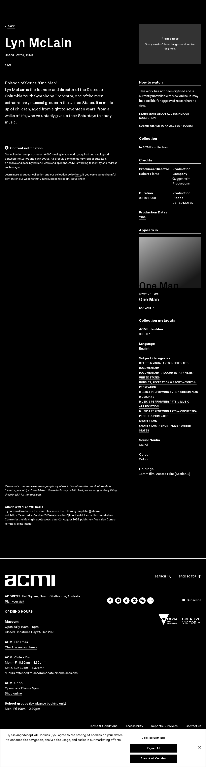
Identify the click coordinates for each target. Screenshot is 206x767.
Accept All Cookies (153, 758)
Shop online (13, 693)
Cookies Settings (153, 738)
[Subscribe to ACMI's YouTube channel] (118, 600)
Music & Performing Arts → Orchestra (168, 411)
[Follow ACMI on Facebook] (110, 600)
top (187, 576)
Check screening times (21, 647)
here (78, 174)
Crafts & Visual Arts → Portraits (163, 363)
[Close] (199, 747)
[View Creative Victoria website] (179, 620)
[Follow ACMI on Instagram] (134, 600)
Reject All (153, 748)
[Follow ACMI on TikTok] (126, 600)
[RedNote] (150, 600)
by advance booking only (47, 703)
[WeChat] (142, 600)
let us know (77, 179)
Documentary (149, 368)
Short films (148, 421)
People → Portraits (153, 416)
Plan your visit (14, 601)
